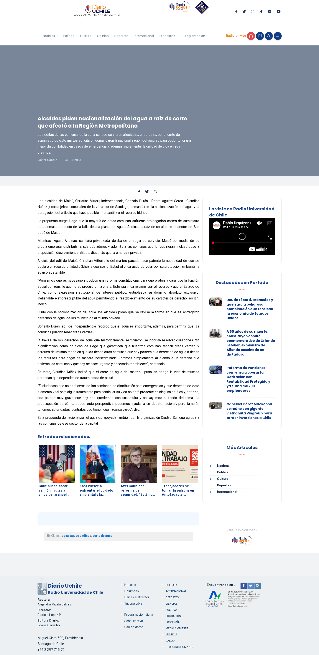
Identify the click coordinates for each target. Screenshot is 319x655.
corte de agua (102, 535)
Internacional (144, 36)
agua (65, 535)
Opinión (103, 36)
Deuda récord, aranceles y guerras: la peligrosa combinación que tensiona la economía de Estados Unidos (250, 309)
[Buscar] (269, 36)
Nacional (223, 466)
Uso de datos (133, 627)
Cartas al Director (136, 597)
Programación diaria (138, 615)
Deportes (121, 36)
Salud (170, 640)
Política (68, 36)
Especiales (167, 36)
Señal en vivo (133, 621)
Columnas (131, 591)
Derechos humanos (180, 646)
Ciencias (172, 603)
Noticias (49, 36)
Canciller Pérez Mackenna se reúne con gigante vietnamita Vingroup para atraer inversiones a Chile (249, 411)
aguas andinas (80, 535)
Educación (173, 616)
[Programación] (260, 36)
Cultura (85, 36)
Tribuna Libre (133, 603)
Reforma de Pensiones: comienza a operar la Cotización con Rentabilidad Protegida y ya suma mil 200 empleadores (248, 379)
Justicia (171, 634)
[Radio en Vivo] (251, 36)
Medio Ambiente (177, 628)
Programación (194, 36)
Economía (173, 622)
